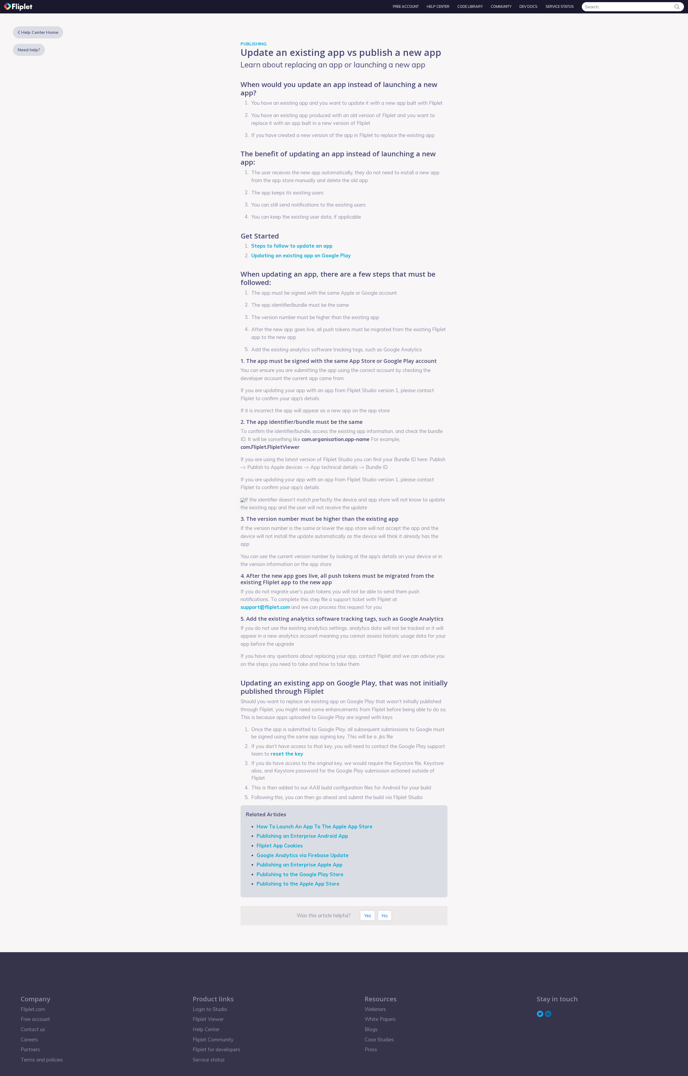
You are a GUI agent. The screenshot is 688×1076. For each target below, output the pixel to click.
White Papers (380, 1019)
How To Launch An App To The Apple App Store (314, 827)
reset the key (287, 754)
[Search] (677, 6)
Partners (30, 1049)
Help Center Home (39, 32)
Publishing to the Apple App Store (298, 884)
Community (501, 6)
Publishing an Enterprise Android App (302, 836)
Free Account (406, 6)
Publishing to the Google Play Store (300, 874)
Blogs (371, 1029)
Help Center (438, 6)
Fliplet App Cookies (280, 846)
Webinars (375, 1009)
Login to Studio (210, 1009)
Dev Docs (528, 6)
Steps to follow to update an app (292, 246)
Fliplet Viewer (208, 1019)
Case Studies (379, 1040)
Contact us (33, 1029)
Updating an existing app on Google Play (301, 255)
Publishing (254, 43)
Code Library (470, 6)
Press (371, 1049)
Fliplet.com (33, 1009)
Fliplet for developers (216, 1049)
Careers (29, 1040)
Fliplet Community (213, 1040)
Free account (35, 1019)
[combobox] (633, 6)
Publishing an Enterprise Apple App (299, 865)
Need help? (29, 49)
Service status (560, 6)
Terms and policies (42, 1060)
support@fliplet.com (265, 607)
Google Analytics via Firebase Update (303, 855)
